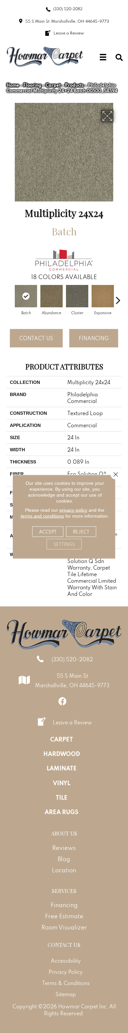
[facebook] (62, 701)
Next (118, 296)
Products (74, 85)
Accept (47, 531)
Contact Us (36, 338)
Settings (64, 544)
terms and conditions (42, 515)
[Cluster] (77, 296)
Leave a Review (72, 722)
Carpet (53, 85)
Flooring (32, 85)
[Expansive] (103, 296)
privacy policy (73, 509)
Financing (94, 338)
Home (13, 85)
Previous (10, 296)
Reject (81, 531)
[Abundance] (51, 296)
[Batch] (26, 296)
